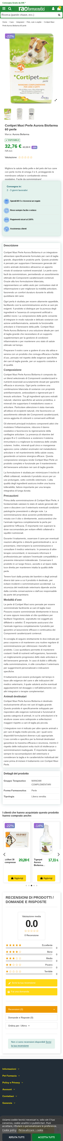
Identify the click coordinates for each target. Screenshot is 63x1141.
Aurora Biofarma (20, 134)
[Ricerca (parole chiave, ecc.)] (59, 15)
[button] (31, 68)
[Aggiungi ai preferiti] (13, 855)
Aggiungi (18, 878)
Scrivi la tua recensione (23, 982)
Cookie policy (9, 1130)
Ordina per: (14, 1025)
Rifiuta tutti (16, 1137)
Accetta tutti (46, 1137)
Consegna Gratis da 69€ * (14, 3)
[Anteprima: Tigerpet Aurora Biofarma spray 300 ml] (49, 855)
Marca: (8, 134)
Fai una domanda (19, 991)
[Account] (53, 9)
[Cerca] (10, 9)
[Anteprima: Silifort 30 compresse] (20, 855)
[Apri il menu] (4, 9)
